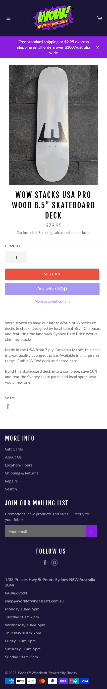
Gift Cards (14, 449)
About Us (13, 457)
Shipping (46, 232)
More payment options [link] (52, 301)
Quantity (12, 246)
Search (11, 488)
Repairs (11, 480)
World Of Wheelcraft (32, 673)
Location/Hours (18, 464)
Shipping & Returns (21, 472)
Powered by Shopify (63, 673)
